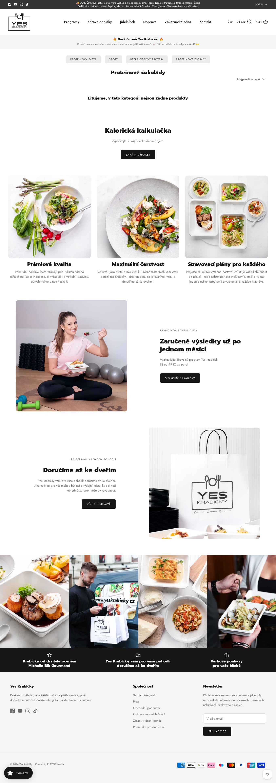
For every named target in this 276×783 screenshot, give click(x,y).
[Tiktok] (27, 4)
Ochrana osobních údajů (149, 714)
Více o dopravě (99, 504)
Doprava (150, 21)
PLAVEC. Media (55, 764)
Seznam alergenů (144, 695)
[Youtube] (15, 4)
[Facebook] (9, 4)
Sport (113, 59)
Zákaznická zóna (178, 21)
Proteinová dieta (83, 59)
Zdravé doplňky (99, 21)
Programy (71, 21)
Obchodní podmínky (146, 708)
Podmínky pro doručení (148, 727)
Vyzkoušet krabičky (180, 378)
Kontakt (205, 21)
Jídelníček (127, 21)
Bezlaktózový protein (147, 59)
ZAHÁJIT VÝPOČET (138, 155)
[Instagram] (21, 4)
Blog (136, 701)
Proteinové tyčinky (191, 59)
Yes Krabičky (25, 764)
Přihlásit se (217, 731)
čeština (259, 4)
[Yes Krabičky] (19, 22)
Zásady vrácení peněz (147, 720)
